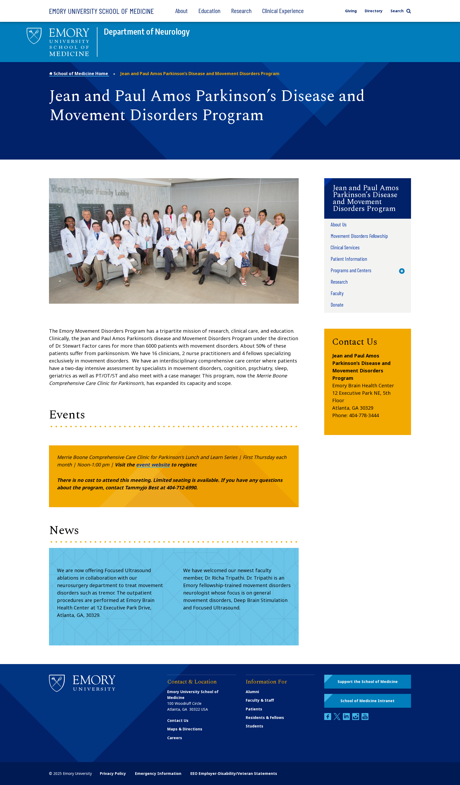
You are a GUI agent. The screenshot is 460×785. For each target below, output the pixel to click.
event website (153, 464)
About (181, 10)
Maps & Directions (184, 728)
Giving (351, 10)
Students (254, 726)
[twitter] (338, 718)
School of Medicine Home (80, 73)
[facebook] (328, 718)
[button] (367, 198)
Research (241, 10)
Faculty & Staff (260, 700)
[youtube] (365, 718)
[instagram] (356, 718)
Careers (174, 737)
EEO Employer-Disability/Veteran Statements (233, 773)
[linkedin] (347, 718)
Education (209, 10)
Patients (254, 708)
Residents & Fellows (265, 717)
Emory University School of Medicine (101, 10)
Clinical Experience (283, 10)
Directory (374, 10)
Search (397, 10)
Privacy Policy (113, 773)
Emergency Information (158, 773)
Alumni (252, 691)
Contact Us (177, 720)
